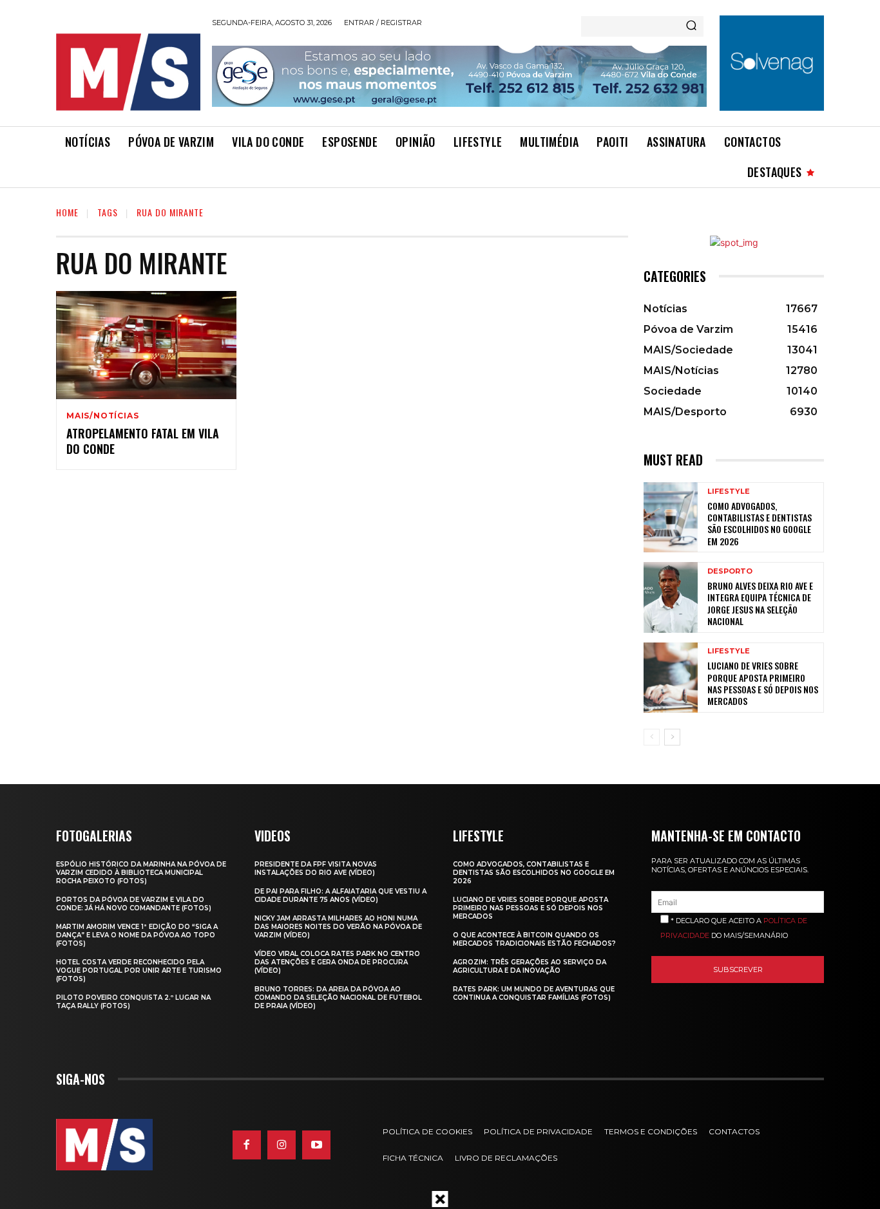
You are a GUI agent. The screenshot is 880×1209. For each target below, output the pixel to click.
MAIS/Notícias (102, 416)
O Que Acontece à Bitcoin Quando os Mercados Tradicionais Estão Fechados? (534, 939)
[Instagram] (281, 1144)
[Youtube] (316, 1144)
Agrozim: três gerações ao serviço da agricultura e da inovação (529, 966)
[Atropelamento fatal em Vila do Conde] (146, 345)
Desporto (729, 571)
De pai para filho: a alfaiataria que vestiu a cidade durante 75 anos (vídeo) (340, 895)
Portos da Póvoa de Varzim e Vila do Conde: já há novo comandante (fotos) (133, 903)
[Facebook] (247, 1144)
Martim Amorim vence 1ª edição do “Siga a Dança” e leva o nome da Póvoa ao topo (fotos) (137, 935)
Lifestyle (728, 491)
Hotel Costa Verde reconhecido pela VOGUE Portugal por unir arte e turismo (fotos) (139, 970)
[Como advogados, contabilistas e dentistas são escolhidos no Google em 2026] (671, 517)
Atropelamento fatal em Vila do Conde (142, 440)
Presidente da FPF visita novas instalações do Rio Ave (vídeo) (315, 868)
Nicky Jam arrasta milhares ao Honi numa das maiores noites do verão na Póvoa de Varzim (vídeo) (338, 926)
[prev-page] (652, 737)
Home (67, 212)
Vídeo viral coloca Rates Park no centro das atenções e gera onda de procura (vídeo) (337, 962)
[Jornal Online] (127, 72)
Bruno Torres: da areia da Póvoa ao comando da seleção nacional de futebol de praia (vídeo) (338, 997)
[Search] (691, 26)
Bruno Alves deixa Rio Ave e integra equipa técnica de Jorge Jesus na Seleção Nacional (760, 603)
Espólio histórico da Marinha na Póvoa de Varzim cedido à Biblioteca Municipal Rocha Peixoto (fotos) (141, 872)
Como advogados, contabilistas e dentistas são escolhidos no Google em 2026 (759, 523)
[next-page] (672, 737)
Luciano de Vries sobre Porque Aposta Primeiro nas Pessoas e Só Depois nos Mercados (762, 683)
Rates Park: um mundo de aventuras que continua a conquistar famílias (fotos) (534, 993)
